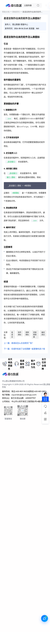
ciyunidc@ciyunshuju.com (24, 395)
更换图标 (27, 333)
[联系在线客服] (44, 618)
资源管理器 (34, 334)
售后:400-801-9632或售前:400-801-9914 (28, 391)
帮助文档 (6, 12)
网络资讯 (16, 12)
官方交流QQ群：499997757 (23, 398)
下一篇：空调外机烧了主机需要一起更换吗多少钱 (24, 349)
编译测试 (43, 333)
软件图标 (19, 333)
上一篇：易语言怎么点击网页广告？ (19, 343)
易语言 (12, 334)
